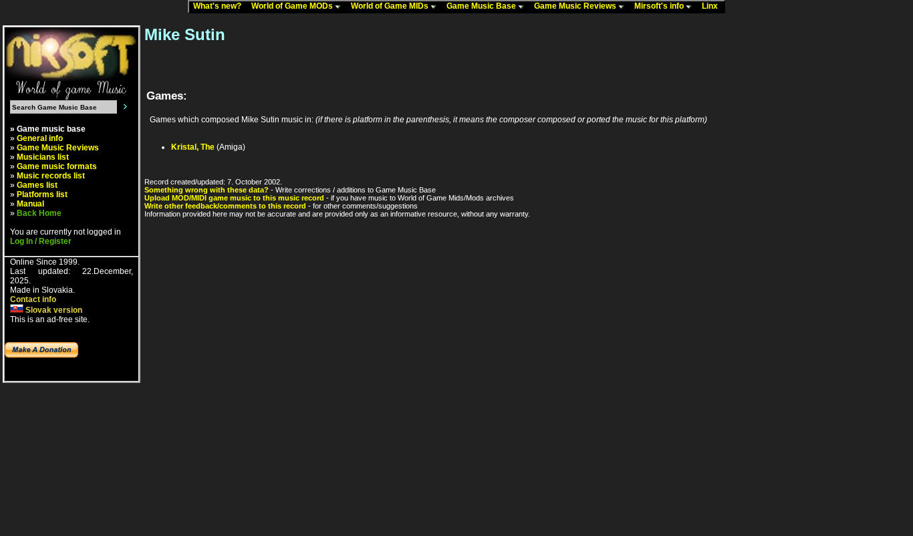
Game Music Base (482, 6)
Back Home (39, 213)
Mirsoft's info (660, 6)
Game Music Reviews (576, 6)
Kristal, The (193, 147)
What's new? (220, 6)
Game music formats (57, 166)
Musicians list (43, 157)
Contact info (33, 299)
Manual (30, 204)
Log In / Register (41, 241)
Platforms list (42, 194)
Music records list (51, 175)
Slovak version (52, 310)
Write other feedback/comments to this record (225, 206)
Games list (37, 185)
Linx (713, 6)
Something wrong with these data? (206, 190)
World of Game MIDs (390, 6)
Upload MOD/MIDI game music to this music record (234, 198)
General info (40, 138)
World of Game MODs (293, 6)
